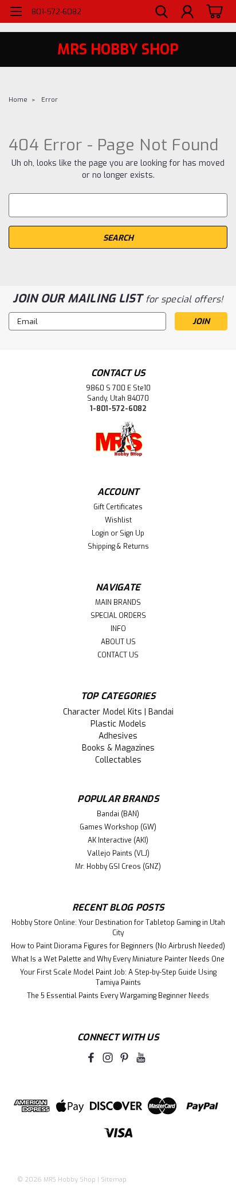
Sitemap (114, 1179)
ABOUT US (118, 642)
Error (49, 99)
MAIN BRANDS (118, 602)
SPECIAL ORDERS (118, 615)
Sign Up (132, 533)
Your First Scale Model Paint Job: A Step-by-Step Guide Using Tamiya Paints (118, 977)
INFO (118, 628)
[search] (161, 13)
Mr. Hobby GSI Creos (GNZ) (118, 866)
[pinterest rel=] (124, 1057)
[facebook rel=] (91, 1057)
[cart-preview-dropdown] (212, 11)
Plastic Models (118, 724)
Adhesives (118, 736)
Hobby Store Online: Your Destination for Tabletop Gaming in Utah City (118, 927)
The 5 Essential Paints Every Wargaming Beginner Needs (118, 995)
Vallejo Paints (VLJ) (118, 853)
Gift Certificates (118, 507)
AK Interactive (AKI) (118, 840)
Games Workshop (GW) (118, 827)
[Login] (187, 13)
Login (100, 533)
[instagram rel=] (108, 1057)
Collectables (118, 760)
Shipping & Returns (118, 546)
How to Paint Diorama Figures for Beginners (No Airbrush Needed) (118, 946)
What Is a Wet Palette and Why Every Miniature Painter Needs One (118, 959)
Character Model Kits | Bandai (118, 712)
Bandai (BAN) (118, 814)
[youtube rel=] (141, 1057)
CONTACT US (118, 655)
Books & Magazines (118, 748)
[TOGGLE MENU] (16, 13)
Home (18, 99)
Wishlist (118, 520)
